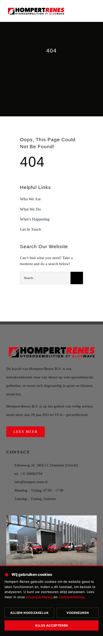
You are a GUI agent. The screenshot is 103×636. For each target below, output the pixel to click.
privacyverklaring (39, 597)
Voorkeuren (77, 613)
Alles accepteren (51, 625)
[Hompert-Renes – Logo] (36, 8)
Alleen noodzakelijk (29, 613)
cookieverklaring (71, 597)
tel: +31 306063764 (28, 474)
